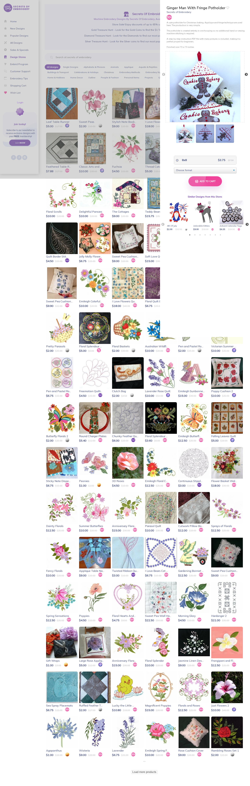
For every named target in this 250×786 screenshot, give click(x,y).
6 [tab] (215, 235)
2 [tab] (195, 235)
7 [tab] (220, 235)
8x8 (184, 160)
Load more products (144, 772)
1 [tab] (189, 235)
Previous (163, 74)
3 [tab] (200, 235)
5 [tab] (210, 235)
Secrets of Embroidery (179, 12)
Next (246, 74)
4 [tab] (205, 235)
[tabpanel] (179, 216)
